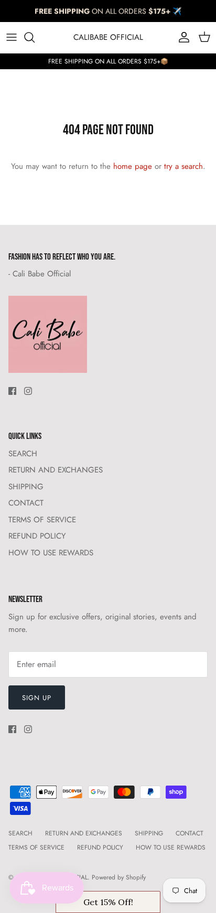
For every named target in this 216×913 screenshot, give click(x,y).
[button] (108, 902)
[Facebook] (12, 391)
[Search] (34, 37)
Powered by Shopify (119, 877)
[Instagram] (28, 391)
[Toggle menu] (11, 37)
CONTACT (26, 503)
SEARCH (22, 453)
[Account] (181, 37)
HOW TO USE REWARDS (50, 552)
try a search (183, 166)
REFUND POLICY (37, 536)
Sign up (36, 698)
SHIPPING (26, 486)
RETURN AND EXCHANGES (55, 470)
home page (132, 166)
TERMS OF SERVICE (42, 519)
